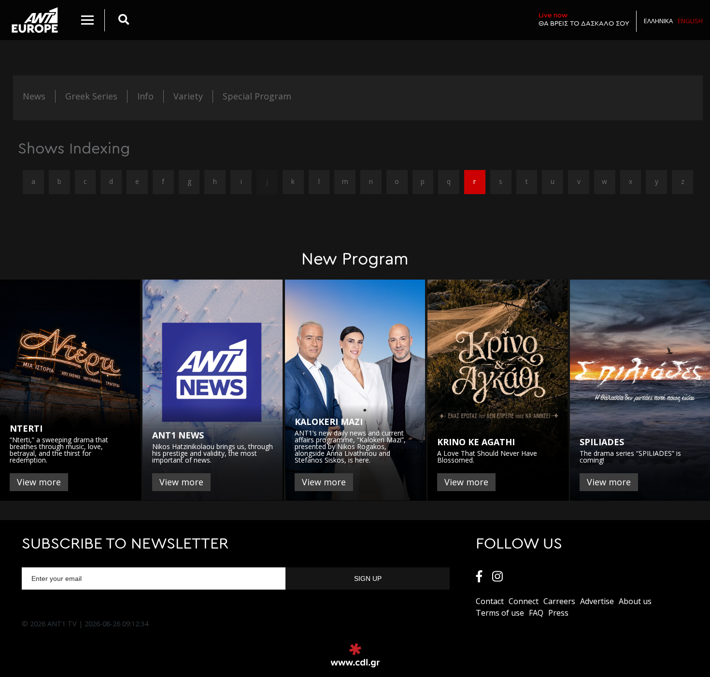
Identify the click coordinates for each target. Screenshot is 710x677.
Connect (524, 601)
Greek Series (91, 96)
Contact (490, 601)
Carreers (559, 601)
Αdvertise (597, 601)
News (34, 96)
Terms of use (500, 612)
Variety (188, 96)
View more (39, 482)
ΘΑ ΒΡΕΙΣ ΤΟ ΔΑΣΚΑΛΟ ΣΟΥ (584, 19)
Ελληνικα (658, 20)
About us (635, 601)
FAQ (536, 612)
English (690, 20)
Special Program (257, 96)
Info (145, 96)
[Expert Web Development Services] (355, 655)
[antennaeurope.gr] (34, 20)
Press (558, 612)
